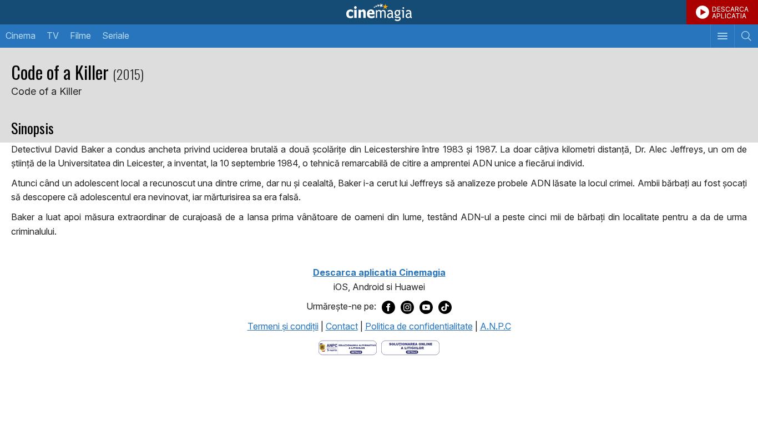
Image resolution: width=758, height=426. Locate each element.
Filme (80, 35)
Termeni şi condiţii (283, 326)
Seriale (115, 35)
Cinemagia (379, 12)
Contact (342, 326)
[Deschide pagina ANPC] (348, 346)
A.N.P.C (495, 326)
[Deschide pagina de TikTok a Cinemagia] (445, 307)
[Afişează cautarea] (746, 36)
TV (53, 35)
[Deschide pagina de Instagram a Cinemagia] (407, 307)
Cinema (21, 35)
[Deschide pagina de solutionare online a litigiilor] (410, 346)
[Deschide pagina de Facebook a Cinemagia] (388, 307)
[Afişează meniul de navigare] (722, 36)
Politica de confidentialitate (419, 326)
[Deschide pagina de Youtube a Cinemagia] (426, 307)
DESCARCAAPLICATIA (730, 12)
